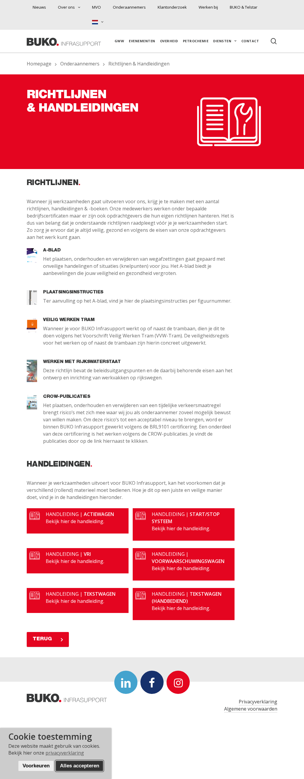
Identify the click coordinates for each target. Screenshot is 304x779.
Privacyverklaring (258, 701)
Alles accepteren (79, 766)
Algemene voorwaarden (250, 709)
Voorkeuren (36, 766)
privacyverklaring (64, 753)
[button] (48, 639)
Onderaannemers (79, 63)
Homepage (39, 63)
